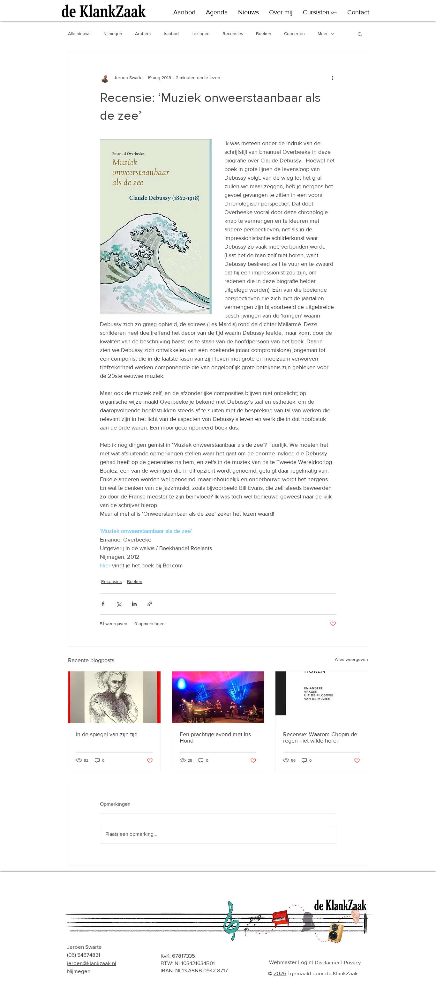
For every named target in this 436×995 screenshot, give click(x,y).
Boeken (263, 33)
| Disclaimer (326, 962)
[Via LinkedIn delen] (134, 604)
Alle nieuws (79, 33)
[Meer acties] (332, 77)
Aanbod (171, 33)
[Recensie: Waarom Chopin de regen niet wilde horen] (321, 697)
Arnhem (143, 33)
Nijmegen (112, 33)
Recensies (232, 33)
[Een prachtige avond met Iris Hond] (218, 697)
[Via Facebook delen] (103, 604)
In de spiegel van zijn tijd (107, 734)
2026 (280, 973)
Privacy (352, 962)
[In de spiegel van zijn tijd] (114, 697)
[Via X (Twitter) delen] (119, 604)
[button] (184, 12)
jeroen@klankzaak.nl (91, 963)
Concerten (294, 33)
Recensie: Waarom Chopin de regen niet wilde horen (320, 737)
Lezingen (201, 33)
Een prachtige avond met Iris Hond (215, 737)
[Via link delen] (150, 604)
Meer (323, 33)
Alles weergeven (351, 659)
